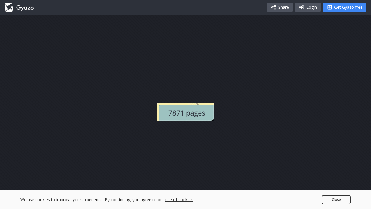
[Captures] (19, 7)
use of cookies (179, 199)
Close (336, 199)
